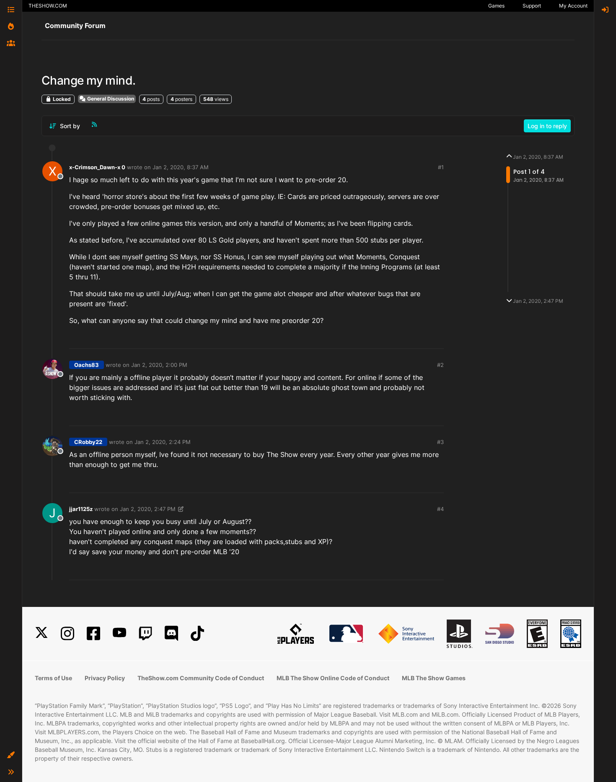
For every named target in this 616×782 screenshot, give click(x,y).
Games (496, 6)
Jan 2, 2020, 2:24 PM (163, 442)
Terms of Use (53, 677)
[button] (10, 755)
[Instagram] (67, 633)
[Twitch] (145, 633)
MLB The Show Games (434, 677)
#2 (440, 364)
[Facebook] (93, 633)
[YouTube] (119, 633)
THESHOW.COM (47, 6)
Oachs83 (86, 364)
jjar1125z (81, 509)
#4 (440, 509)
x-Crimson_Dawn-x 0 (97, 167)
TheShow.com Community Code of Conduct (200, 677)
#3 (440, 442)
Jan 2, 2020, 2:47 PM (148, 509)
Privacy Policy (105, 677)
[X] (41, 633)
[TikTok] (197, 633)
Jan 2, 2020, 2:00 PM (159, 364)
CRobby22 (88, 442)
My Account (573, 6)
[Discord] (171, 633)
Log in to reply (547, 125)
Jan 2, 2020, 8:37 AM (181, 167)
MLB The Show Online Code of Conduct (333, 677)
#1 (441, 167)
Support (532, 6)
